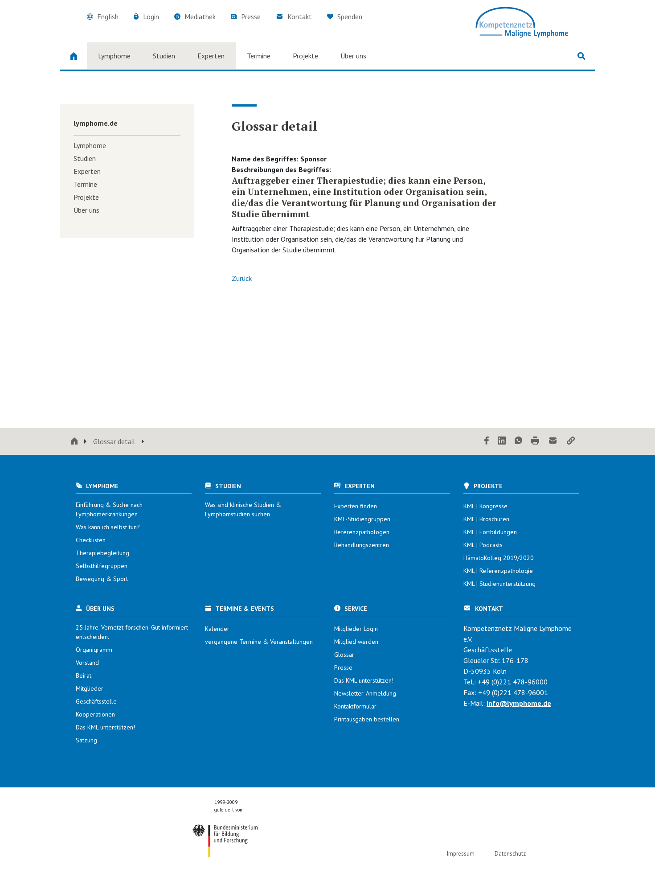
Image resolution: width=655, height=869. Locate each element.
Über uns (353, 55)
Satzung (86, 740)
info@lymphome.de (519, 703)
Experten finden (355, 506)
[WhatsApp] (518, 441)
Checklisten (91, 540)
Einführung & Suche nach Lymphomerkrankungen (109, 509)
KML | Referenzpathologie (498, 571)
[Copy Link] (571, 441)
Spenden (349, 16)
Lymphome (114, 55)
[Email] (553, 441)
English (107, 16)
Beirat (83, 675)
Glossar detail (114, 441)
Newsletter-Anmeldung (365, 693)
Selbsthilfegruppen (101, 566)
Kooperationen (95, 714)
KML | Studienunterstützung (499, 584)
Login (151, 16)
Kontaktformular (355, 706)
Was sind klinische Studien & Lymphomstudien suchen (243, 509)
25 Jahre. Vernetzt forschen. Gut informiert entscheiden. (132, 632)
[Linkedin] (502, 441)
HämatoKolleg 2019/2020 (498, 558)
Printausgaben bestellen (366, 719)
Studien (164, 55)
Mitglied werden (356, 642)
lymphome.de (96, 123)
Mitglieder (89, 688)
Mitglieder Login (356, 629)
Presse (250, 16)
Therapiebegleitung (102, 553)
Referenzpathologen (361, 532)
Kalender (217, 629)
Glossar (344, 655)
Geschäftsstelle (96, 701)
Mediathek (200, 16)
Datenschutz (510, 853)
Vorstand (87, 663)
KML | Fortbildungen (490, 532)
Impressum (461, 853)
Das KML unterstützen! (105, 727)
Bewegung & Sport (102, 579)
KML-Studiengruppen (362, 519)
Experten (211, 55)
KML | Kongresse (485, 506)
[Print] (535, 441)
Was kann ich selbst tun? (108, 527)
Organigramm (94, 650)
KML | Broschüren (486, 519)
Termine (258, 55)
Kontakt (300, 16)
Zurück (242, 278)
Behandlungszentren (361, 545)
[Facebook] (486, 441)
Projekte (305, 55)
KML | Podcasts (483, 545)
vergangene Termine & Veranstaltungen (259, 642)
